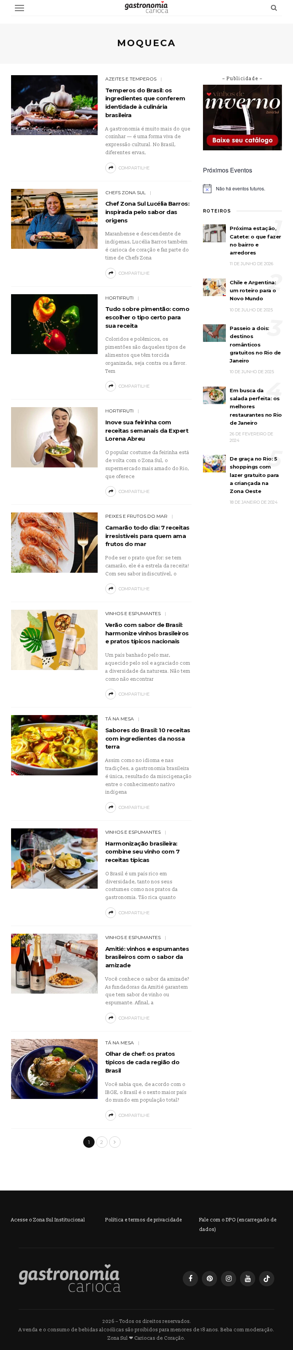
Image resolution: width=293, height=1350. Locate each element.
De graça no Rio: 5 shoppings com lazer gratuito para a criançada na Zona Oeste (254, 475)
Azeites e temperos (130, 79)
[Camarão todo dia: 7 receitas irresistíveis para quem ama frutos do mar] (54, 542)
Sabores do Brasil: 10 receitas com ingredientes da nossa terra (147, 739)
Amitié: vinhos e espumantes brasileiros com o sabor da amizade (147, 957)
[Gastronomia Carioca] (70, 1278)
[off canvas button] (19, 8)
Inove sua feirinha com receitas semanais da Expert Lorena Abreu (146, 431)
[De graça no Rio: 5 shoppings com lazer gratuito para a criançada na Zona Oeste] (214, 463)
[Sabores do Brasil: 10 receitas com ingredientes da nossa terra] (54, 745)
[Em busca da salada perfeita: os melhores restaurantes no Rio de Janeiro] (214, 395)
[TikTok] (266, 1278)
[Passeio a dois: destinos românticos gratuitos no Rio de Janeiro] (214, 333)
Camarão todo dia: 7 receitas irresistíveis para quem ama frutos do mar (147, 536)
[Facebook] (190, 1278)
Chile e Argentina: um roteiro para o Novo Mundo (253, 290)
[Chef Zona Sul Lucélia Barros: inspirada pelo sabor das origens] (54, 218)
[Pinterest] (209, 1278)
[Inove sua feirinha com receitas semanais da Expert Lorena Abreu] (54, 437)
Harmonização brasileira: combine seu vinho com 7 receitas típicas (142, 852)
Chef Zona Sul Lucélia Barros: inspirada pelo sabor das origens (147, 212)
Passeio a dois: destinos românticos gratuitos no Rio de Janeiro (255, 344)
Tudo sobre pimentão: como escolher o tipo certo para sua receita (147, 317)
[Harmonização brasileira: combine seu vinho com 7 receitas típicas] (54, 858)
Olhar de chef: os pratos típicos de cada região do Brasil (142, 1062)
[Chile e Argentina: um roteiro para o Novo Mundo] (214, 287)
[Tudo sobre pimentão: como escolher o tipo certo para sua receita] (54, 324)
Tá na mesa (119, 719)
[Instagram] (228, 1278)
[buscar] (274, 8)
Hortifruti (119, 298)
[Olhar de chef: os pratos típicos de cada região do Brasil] (54, 1069)
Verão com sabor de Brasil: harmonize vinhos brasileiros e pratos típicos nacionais (147, 633)
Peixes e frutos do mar (136, 516)
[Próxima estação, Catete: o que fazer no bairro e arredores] (214, 233)
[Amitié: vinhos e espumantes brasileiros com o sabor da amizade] (54, 963)
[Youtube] (247, 1278)
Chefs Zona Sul (125, 192)
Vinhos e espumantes (133, 613)
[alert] (242, 188)
